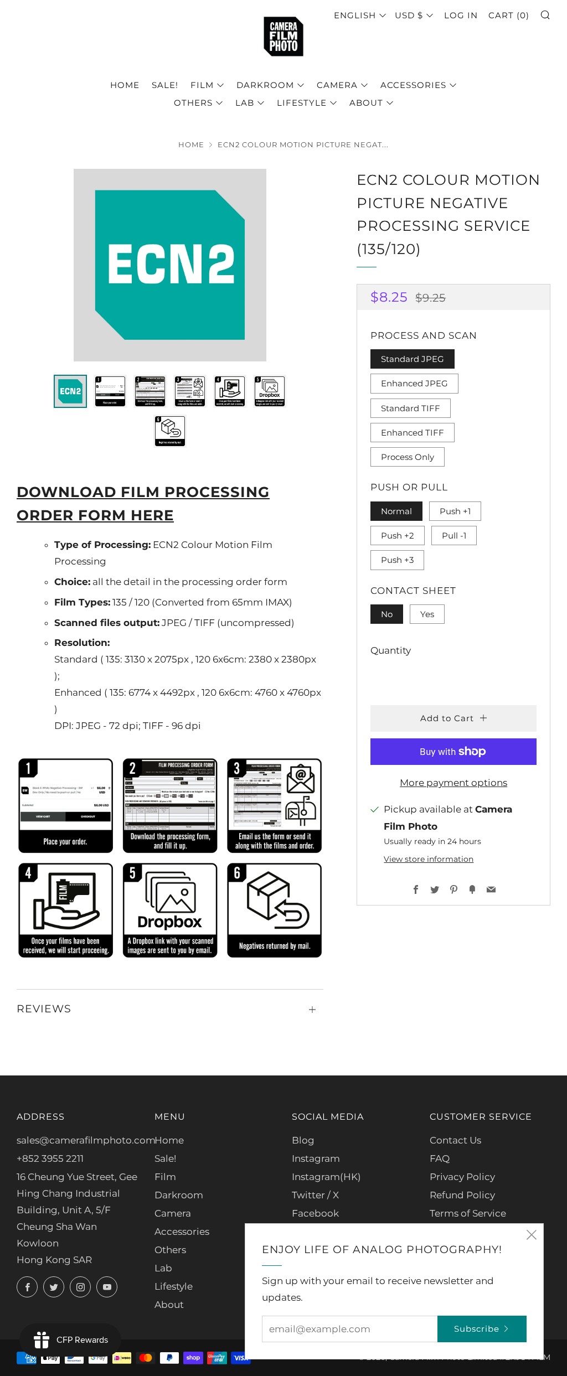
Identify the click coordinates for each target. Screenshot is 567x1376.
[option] (170, 265)
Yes (427, 614)
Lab (244, 102)
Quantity (390, 650)
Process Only (407, 457)
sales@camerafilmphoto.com (86, 1140)
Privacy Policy (462, 1176)
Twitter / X (315, 1195)
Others (193, 102)
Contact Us (455, 1140)
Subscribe (476, 1328)
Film (202, 85)
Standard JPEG (412, 359)
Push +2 (397, 535)
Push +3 (397, 560)
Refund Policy (462, 1195)
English (355, 15)
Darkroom (265, 85)
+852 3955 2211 (50, 1158)
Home (125, 85)
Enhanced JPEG (414, 383)
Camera (337, 85)
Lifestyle (302, 102)
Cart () (508, 15)
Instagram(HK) (326, 1176)
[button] (70, 391)
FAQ (440, 1158)
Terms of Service (468, 1213)
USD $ (409, 15)
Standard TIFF (410, 408)
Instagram (316, 1158)
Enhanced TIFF (412, 432)
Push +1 (455, 511)
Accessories (413, 85)
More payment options (453, 782)
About (366, 102)
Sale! (165, 85)
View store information (428, 859)
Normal (396, 511)
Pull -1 (454, 535)
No (387, 614)
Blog (303, 1140)
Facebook (315, 1213)
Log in (461, 15)
